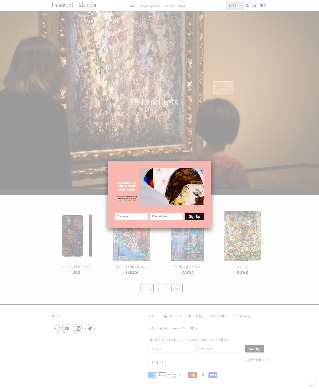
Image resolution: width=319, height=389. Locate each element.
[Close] (206, 164)
